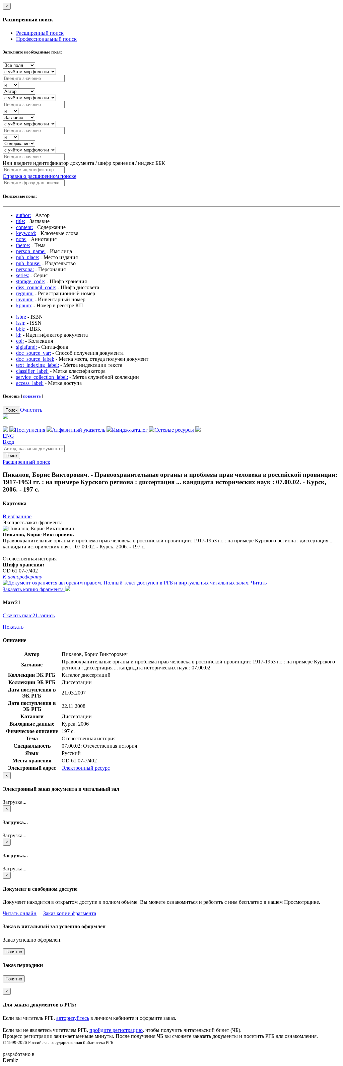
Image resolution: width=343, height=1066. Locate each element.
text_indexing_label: (37, 365)
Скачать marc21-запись (29, 615)
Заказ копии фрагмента (69, 913)
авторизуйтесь (72, 1018)
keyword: (26, 233)
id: (18, 335)
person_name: (31, 251)
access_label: (30, 383)
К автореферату (22, 576)
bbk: (20, 329)
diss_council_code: (36, 287)
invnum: (24, 299)
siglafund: (26, 347)
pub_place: (27, 257)
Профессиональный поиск (46, 39)
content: (24, 227)
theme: (23, 245)
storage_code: (30, 281)
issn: (20, 323)
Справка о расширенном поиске (39, 176)
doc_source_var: (33, 353)
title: (20, 221)
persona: (25, 269)
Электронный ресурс (86, 768)
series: (22, 275)
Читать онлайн (20, 913)
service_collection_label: (42, 377)
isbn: (21, 317)
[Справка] (198, 430)
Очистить (31, 410)
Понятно (13, 951)
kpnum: (24, 305)
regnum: (24, 293)
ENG (8, 436)
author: (23, 215)
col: (20, 341)
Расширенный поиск (40, 33)
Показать (13, 627)
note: (21, 239)
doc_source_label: (35, 359)
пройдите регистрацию (116, 1030)
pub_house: (28, 263)
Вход (8, 442)
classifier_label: (32, 371)
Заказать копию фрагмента (34, 589)
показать (32, 396)
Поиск (11, 410)
